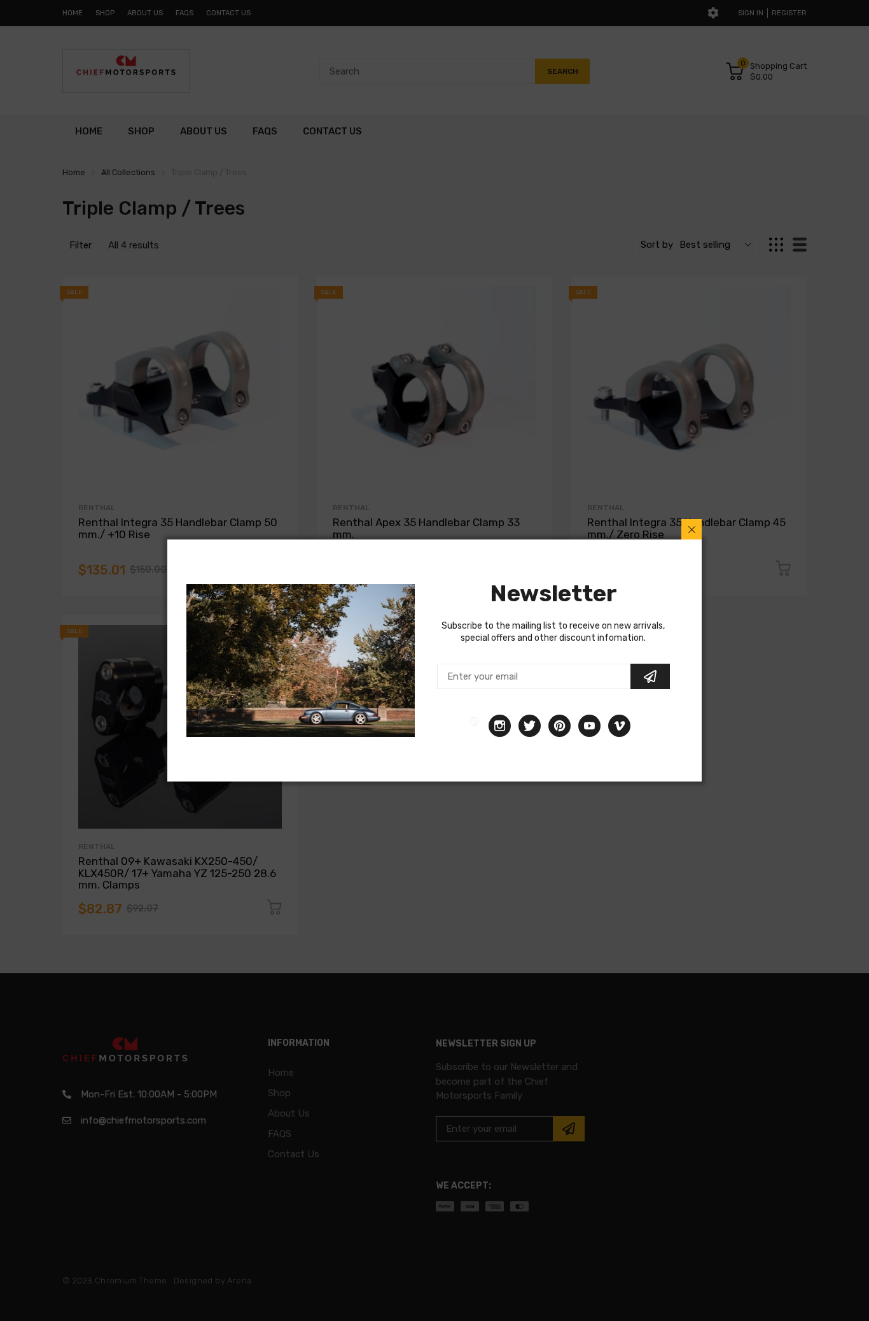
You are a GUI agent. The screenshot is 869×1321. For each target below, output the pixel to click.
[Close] (691, 529)
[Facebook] (474, 726)
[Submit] (650, 676)
